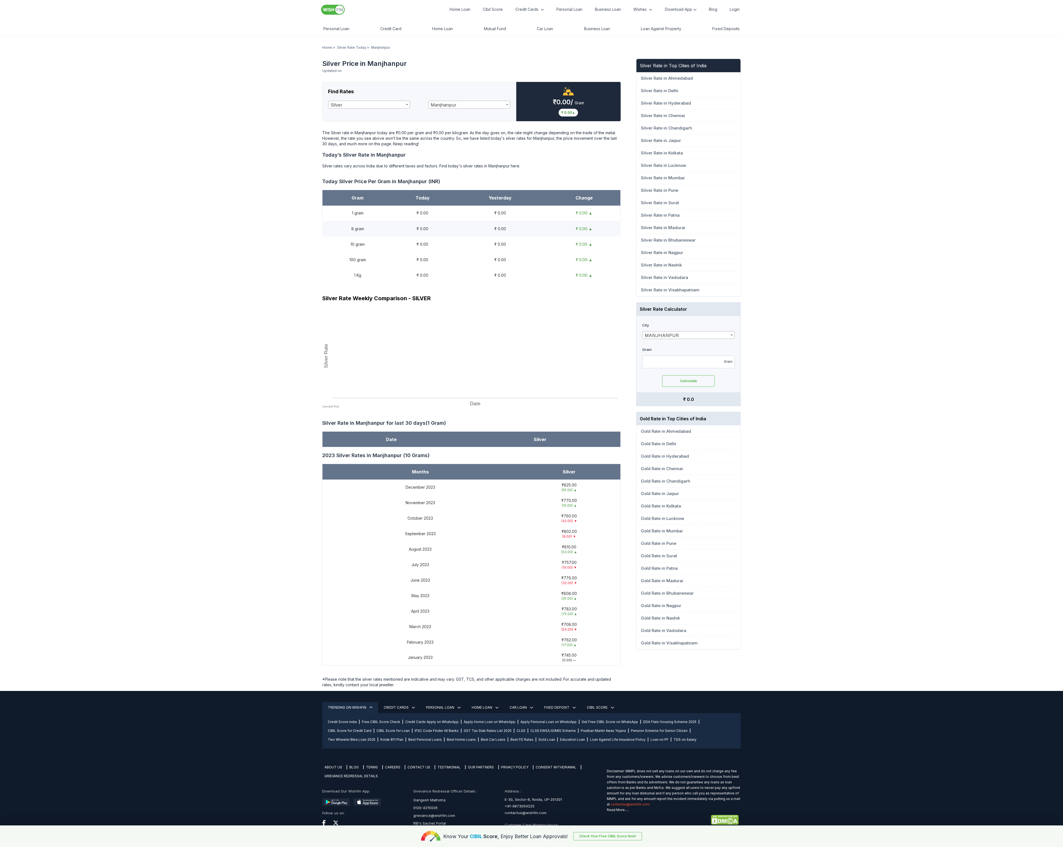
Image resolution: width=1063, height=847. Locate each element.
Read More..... (618, 810)
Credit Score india (342, 722)
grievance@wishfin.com (434, 815)
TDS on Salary (685, 739)
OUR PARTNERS (481, 767)
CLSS (521, 731)
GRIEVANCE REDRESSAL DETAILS (351, 776)
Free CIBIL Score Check (381, 722)
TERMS (372, 767)
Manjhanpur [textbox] (443, 105)
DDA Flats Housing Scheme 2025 (669, 722)
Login (735, 9)
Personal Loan (569, 9)
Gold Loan (546, 739)
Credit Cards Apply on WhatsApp (432, 722)
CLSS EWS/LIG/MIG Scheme (553, 731)
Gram (647, 349)
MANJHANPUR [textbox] (662, 335)
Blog (713, 9)
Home (327, 47)
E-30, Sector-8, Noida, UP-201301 (533, 799)
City (645, 325)
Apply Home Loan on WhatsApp (489, 722)
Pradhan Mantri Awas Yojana (603, 731)
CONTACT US (418, 767)
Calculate (688, 381)
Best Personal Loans (425, 739)
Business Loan (608, 9)
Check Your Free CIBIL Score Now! (607, 836)
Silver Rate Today (351, 47)
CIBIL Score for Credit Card (349, 731)
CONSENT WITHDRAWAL (556, 767)
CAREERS (392, 767)
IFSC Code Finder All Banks (437, 731)
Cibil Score (493, 9)
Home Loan (460, 9)
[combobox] (369, 104)
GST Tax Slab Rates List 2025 (488, 731)
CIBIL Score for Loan (393, 731)
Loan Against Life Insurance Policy (618, 739)
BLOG (354, 767)
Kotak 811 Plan (391, 739)
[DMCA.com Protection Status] (673, 820)
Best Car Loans (493, 739)
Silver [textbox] (336, 105)
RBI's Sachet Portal (429, 823)
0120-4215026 (425, 807)
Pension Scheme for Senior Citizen (659, 731)
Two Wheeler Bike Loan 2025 (351, 739)
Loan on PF (660, 739)
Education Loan (572, 739)
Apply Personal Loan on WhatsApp (548, 722)
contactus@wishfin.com (525, 812)
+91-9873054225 (520, 806)
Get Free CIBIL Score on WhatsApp (610, 722)
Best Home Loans (461, 739)
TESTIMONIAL (449, 767)
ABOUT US (333, 767)
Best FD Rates (521, 739)
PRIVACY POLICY (514, 767)
